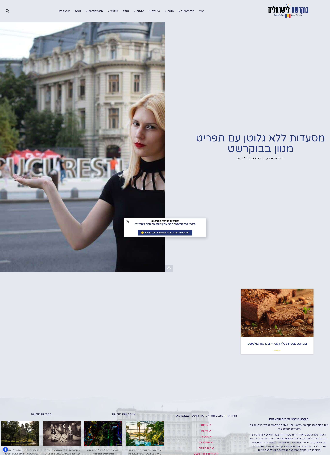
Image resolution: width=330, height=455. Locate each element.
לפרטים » (277, 350)
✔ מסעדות (206, 436)
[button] (7, 11)
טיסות (78, 11)
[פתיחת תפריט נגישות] (5, 449)
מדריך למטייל (187, 11)
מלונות (171, 11)
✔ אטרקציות (206, 442)
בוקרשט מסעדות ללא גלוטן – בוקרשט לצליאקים (277, 343)
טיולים (126, 11)
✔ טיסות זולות (206, 448)
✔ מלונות (206, 431)
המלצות (114, 11)
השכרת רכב (64, 11)
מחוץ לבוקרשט (95, 11)
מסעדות (140, 11)
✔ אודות (206, 425)
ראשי (201, 11)
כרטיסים (156, 11)
